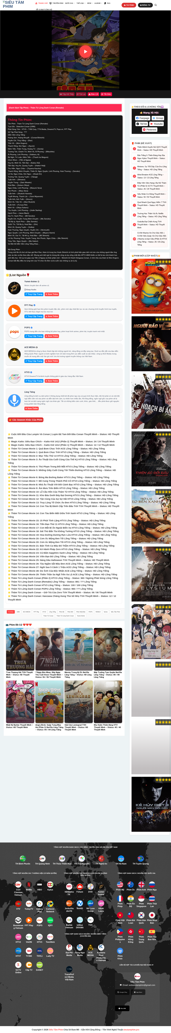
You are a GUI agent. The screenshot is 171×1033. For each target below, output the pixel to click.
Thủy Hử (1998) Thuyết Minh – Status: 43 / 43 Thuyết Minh (151, 689)
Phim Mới (70, 612)
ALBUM (97, 3)
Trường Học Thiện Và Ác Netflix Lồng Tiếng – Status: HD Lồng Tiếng (152, 215)
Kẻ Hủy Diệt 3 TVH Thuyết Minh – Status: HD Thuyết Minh (151, 804)
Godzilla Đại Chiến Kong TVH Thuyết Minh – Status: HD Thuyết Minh (151, 225)
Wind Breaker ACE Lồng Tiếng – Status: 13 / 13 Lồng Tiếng (150, 176)
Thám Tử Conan (48, 616)
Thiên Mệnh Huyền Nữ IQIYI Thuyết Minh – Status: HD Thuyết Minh (152, 148)
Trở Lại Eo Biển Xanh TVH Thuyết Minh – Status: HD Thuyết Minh (151, 516)
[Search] (156, 5)
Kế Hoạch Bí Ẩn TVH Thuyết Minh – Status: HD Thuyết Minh (151, 401)
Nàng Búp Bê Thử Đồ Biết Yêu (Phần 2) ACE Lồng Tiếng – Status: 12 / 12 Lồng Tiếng (151, 631)
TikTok (143, 123)
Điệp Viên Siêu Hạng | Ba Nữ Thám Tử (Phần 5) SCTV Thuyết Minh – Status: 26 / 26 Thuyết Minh (151, 186)
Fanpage (144, 118)
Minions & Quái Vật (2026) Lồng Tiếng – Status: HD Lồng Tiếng (151, 286)
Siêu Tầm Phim (115, 612)
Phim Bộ (61, 612)
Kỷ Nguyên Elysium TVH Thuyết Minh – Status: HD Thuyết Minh (151, 574)
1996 (18, 612)
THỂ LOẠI (80, 3)
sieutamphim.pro (131, 1030)
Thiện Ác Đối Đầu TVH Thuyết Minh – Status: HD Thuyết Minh (151, 459)
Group (159, 118)
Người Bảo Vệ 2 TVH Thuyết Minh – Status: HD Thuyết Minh (151, 343)
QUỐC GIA (69, 3)
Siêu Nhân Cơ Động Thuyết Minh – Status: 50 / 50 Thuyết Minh (151, 195)
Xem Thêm (53, 294)
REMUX (98, 612)
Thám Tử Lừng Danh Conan (65, 616)
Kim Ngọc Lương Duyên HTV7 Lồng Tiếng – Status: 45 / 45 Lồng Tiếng (151, 746)
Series (106, 612)
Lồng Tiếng (52, 612)
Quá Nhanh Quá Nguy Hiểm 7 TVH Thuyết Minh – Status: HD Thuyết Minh (151, 205)
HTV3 (44, 612)
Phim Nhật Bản (80, 612)
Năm (89, 3)
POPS (90, 612)
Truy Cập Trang (35, 294)
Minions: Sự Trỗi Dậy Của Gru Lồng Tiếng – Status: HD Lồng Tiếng (152, 168)
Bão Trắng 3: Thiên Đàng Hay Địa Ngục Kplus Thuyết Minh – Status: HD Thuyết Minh (151, 158)
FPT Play (36, 612)
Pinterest (151, 129)
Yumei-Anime (81, 616)
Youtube (158, 123)
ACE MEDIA (26, 612)
